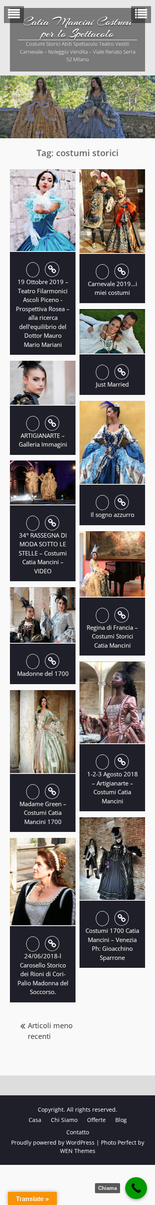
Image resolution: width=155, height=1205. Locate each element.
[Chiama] (136, 1188)
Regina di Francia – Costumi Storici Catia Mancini (112, 636)
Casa (35, 1120)
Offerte (96, 1120)
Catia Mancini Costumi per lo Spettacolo (77, 27)
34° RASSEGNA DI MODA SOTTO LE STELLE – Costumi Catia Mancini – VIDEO (43, 553)
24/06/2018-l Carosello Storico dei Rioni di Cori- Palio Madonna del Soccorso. (42, 974)
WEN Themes (77, 1151)
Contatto (77, 1132)
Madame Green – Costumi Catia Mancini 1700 (42, 813)
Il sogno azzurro (112, 514)
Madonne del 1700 (43, 673)
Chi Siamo (64, 1120)
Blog (121, 1120)
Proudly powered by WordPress (53, 1142)
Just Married (112, 384)
